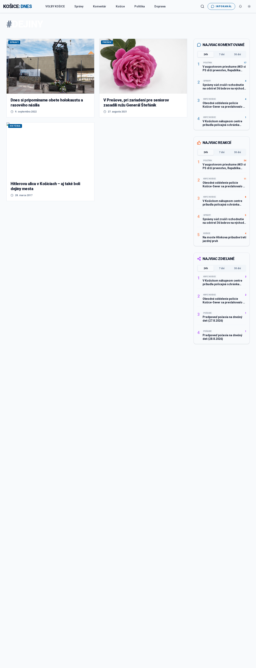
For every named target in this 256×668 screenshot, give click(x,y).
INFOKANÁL (224, 6)
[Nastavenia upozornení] (240, 6)
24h (206, 54)
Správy (78, 6)
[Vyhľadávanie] (202, 6)
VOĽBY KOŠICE (55, 6)
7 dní (221, 54)
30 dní (237, 54)
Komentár (99, 6)
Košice (120, 6)
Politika (139, 6)
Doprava (160, 6)
